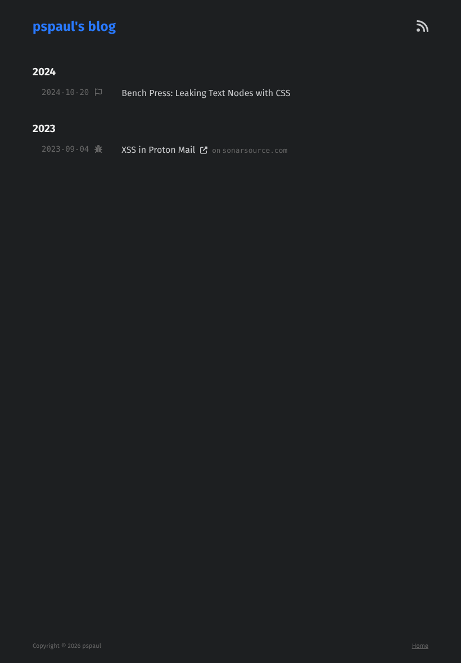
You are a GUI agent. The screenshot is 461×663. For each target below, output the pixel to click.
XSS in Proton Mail (160, 150)
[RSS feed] (422, 27)
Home (420, 646)
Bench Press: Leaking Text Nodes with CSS (205, 93)
